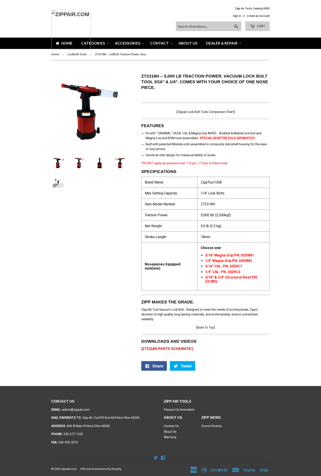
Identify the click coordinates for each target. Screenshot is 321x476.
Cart (260, 26)
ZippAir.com (69, 469)
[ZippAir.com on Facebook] (163, 458)
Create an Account (258, 15)
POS (83, 469)
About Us (170, 431)
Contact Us (171, 426)
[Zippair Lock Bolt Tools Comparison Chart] (205, 112)
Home (55, 54)
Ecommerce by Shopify (106, 469)
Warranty (170, 437)
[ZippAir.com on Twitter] (156, 458)
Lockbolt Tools (76, 54)
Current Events (211, 426)
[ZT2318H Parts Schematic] (167, 349)
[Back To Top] (205, 327)
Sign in (237, 15)
